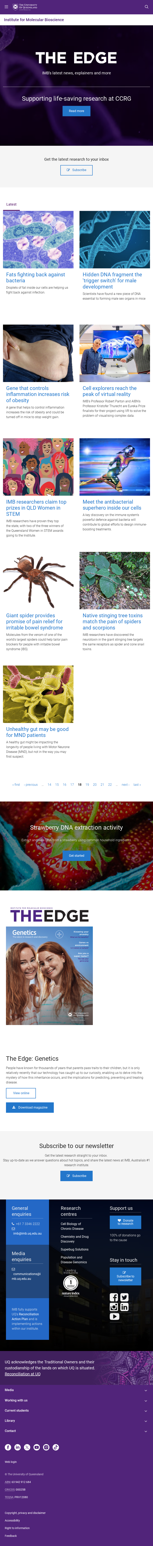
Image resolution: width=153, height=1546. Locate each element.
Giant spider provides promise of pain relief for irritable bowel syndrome (34, 621)
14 (49, 785)
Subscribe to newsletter (125, 1278)
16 (64, 785)
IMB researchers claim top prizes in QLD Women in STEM (36, 508)
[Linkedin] (17, 1447)
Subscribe (79, 170)
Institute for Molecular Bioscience (34, 19)
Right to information (17, 1528)
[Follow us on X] (27, 1447)
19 (87, 785)
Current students (17, 1410)
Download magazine (32, 1107)
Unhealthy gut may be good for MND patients (37, 732)
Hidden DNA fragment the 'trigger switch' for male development (112, 281)
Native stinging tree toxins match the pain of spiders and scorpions (113, 621)
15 (57, 785)
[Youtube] (36, 1447)
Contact (10, 1431)
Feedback (11, 1535)
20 (95, 785)
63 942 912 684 (21, 1482)
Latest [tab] (11, 204)
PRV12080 (21, 1497)
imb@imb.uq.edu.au (27, 1233)
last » (137, 785)
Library (10, 1421)
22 (110, 785)
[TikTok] (56, 1447)
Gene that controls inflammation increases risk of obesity (37, 394)
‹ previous (31, 785)
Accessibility (12, 1520)
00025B (21, 1489)
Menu (6, 7)
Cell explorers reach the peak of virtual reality (110, 391)
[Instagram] (46, 1447)
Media (9, 1390)
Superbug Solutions (74, 1249)
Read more (76, 111)
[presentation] (11, 205)
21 (102, 785)
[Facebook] (8, 1447)
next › (125, 785)
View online (21, 1093)
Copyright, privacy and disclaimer (25, 1512)
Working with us (16, 1400)
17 (72, 785)
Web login (11, 1461)
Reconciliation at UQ (23, 1374)
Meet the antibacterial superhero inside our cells (112, 505)
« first (16, 785)
